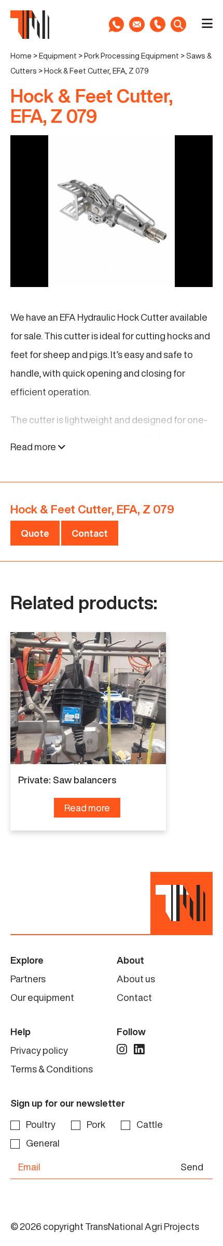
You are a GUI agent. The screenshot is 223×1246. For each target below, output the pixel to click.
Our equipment (42, 997)
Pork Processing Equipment (131, 56)
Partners (28, 978)
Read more (34, 446)
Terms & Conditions (51, 1068)
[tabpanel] (111, 211)
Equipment (58, 56)
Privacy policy (39, 1050)
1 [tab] (111, 271)
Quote (35, 533)
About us (136, 978)
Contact (90, 533)
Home (21, 56)
